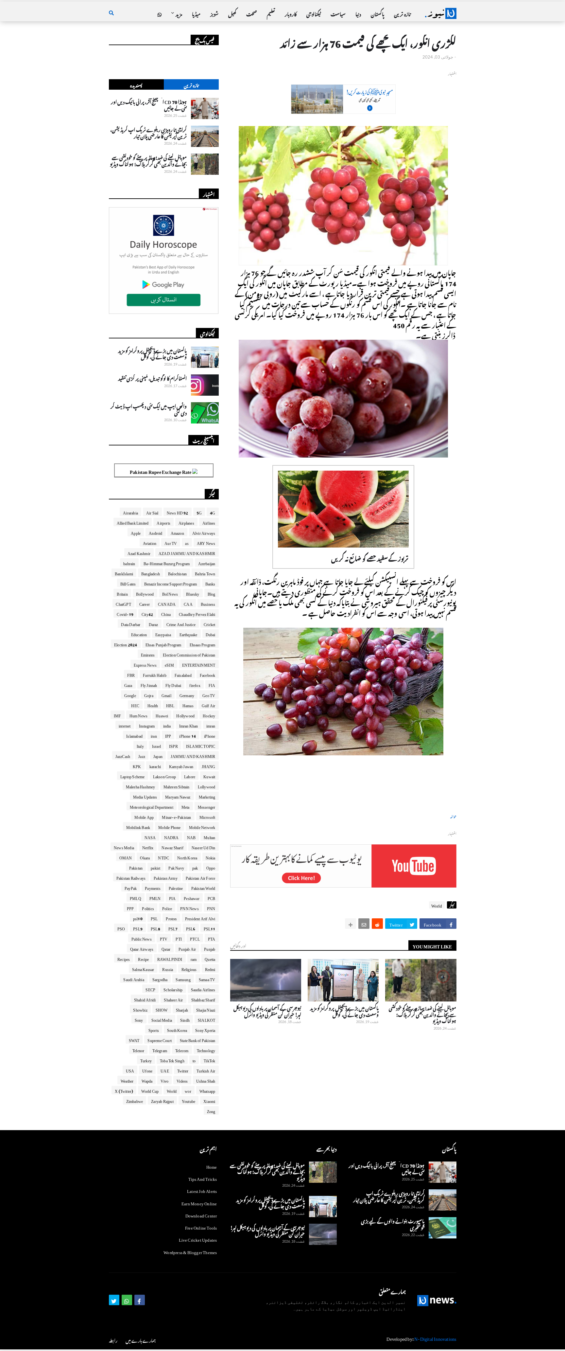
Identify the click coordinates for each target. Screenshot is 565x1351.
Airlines (208, 522)
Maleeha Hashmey (140, 786)
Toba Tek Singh (172, 1059)
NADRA (171, 836)
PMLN (155, 897)
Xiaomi (209, 1100)
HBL (170, 704)
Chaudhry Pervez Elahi (197, 613)
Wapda (147, 1080)
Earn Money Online (199, 1202)
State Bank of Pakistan (197, 1039)
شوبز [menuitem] (214, 13)
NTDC (163, 857)
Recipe (143, 958)
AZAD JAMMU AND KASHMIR (187, 552)
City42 (147, 613)
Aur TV (170, 542)
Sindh (185, 1019)
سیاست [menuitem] (338, 13)
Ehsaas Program (202, 643)
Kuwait (209, 775)
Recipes (123, 958)
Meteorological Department (151, 806)
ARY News (206, 542)
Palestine (176, 887)
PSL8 (155, 928)
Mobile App (144, 816)
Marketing (207, 796)
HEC (135, 704)
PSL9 (138, 928)
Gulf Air (208, 704)
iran (154, 735)
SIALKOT (206, 1019)
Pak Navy (176, 867)
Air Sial (152, 512)
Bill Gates (128, 583)
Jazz (141, 755)
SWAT (134, 1039)
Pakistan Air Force (200, 877)
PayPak (131, 887)
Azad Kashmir (139, 552)
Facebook (207, 674)
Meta (185, 806)
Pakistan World (203, 887)
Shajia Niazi (205, 1009)
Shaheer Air (173, 999)
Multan (209, 836)
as (186, 542)
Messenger (206, 806)
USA (130, 1070)
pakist (155, 867)
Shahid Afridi (145, 999)
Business (208, 603)
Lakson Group (164, 775)
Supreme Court (159, 1039)
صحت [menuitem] (251, 13)
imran (210, 725)
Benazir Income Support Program (170, 583)
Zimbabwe (134, 1100)
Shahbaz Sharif (203, 999)
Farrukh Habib (154, 674)
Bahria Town (205, 572)
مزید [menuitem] (179, 13)
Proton (171, 917)
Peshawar (191, 897)
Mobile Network (202, 826)
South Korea (177, 1029)
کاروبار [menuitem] (291, 13)
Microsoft (207, 816)
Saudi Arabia (133, 978)
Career (144, 603)
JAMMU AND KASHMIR (193, 755)
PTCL (195, 938)
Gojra (148, 694)
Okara (145, 857)
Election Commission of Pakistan (189, 654)
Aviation (150, 542)
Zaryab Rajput (162, 1100)
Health (152, 704)
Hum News (138, 715)
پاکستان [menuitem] (377, 13)
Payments (153, 887)
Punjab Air (187, 948)
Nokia (210, 857)
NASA (150, 836)
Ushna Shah (205, 1080)
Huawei (162, 715)
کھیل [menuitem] (232, 13)
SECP (150, 988)
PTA (211, 938)
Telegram (159, 1049)
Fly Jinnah (149, 684)
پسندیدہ (136, 84)
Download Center (201, 1214)
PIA (172, 897)
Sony (139, 1019)
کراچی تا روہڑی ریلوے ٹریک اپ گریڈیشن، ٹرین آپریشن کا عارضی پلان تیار (148, 132)
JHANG (208, 765)
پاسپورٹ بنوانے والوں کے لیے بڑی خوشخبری (393, 1223)
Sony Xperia (205, 1029)
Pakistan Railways (131, 877)
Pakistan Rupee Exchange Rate (161, 471)
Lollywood (206, 786)
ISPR (173, 745)
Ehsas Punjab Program (163, 643)
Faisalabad (183, 674)
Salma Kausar (143, 968)
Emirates (148, 654)
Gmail (166, 694)
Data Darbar (130, 623)
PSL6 (191, 928)
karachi (155, 765)
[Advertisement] (343, 110)
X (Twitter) (124, 1090)
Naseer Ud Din (203, 846)
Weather (127, 1080)
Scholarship (172, 988)
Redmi (210, 968)
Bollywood (145, 593)
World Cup (150, 1090)
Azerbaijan (206, 562)
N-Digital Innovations (435, 1337)
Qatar (166, 948)
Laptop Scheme (132, 775)
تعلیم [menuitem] (271, 13)
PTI (179, 938)
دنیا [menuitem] (358, 13)
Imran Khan (188, 725)
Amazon (177, 532)
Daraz (153, 623)
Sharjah (182, 1009)
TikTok (209, 1059)
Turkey (146, 1059)
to (194, 1059)
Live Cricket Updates (198, 1239)
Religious (189, 968)
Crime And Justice (181, 623)
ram (194, 958)
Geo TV (208, 694)
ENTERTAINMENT (198, 664)
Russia (167, 968)
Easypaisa (163, 633)
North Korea (187, 857)
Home (211, 1166)
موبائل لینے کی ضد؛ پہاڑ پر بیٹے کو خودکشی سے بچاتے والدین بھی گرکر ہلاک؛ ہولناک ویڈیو (422, 1013)
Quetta (210, 958)
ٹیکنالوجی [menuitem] (313, 13)
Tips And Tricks (202, 1178)
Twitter (182, 1070)
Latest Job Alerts (202, 1190)
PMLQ (135, 897)
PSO (121, 928)
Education (139, 633)
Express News (145, 664)
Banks (210, 583)
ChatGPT (123, 603)
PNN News (189, 907)
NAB (191, 836)
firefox (194, 684)
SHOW (162, 1009)
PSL (154, 917)
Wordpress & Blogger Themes (190, 1251)
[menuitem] (159, 13)
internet (125, 725)
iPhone (209, 735)
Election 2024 (125, 643)
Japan (158, 755)
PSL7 (173, 928)
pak (195, 867)
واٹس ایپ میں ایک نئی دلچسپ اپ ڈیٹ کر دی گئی (149, 408)
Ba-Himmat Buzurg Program (167, 562)
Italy (140, 745)
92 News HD (177, 512)
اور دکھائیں (238, 945)
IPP (168, 735)
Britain (122, 593)
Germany (187, 694)
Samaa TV (207, 978)
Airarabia (130, 512)
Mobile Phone (169, 826)
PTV (164, 938)
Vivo (164, 1080)
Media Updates (145, 796)
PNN (211, 907)
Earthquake (188, 633)
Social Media (161, 1019)
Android (155, 532)
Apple (136, 532)
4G (212, 512)
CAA (188, 603)
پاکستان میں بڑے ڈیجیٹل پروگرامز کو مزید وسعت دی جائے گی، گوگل (344, 1010)
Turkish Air (206, 1070)
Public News (141, 938)
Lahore (189, 775)
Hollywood (185, 715)
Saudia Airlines (203, 988)
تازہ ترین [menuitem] (402, 13)
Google (130, 694)
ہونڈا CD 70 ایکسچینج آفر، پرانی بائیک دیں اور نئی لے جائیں (149, 104)
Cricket (209, 623)
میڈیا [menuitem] (196, 13)
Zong (211, 1110)
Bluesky (192, 593)
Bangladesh (150, 572)
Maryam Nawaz (177, 796)
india (167, 725)
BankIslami (124, 572)
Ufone (147, 1070)
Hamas (188, 704)
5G (199, 512)
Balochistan (177, 572)
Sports (153, 1029)
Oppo (210, 867)
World (436, 905)
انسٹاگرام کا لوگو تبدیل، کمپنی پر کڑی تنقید (152, 377)
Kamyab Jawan (181, 765)
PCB (211, 897)
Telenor (138, 1049)
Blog (211, 593)
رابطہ (113, 1340)
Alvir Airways (203, 532)
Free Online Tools (201, 1226)
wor (188, 1090)
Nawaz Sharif (172, 846)
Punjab (209, 948)
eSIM (169, 664)
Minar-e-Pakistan (176, 816)
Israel (156, 745)
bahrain (129, 562)
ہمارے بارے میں (141, 1340)
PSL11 (209, 928)
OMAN (125, 857)
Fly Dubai (173, 684)
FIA (212, 684)
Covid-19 (125, 613)
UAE (165, 1070)
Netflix (147, 846)
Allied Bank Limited (133, 522)
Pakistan (136, 867)
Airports (163, 522)
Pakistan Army (166, 877)
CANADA (167, 603)
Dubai (210, 633)
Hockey (209, 715)
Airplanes (186, 522)
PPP (130, 907)
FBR (131, 674)
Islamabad (134, 735)
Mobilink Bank (138, 826)
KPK (137, 765)
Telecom (181, 1049)
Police (167, 907)
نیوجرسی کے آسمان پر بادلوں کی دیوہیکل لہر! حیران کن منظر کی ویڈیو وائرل (267, 1010)
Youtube (188, 1100)
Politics (148, 907)
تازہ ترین (191, 84)
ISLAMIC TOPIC (200, 745)
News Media (124, 846)
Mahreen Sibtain (176, 786)
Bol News (170, 593)
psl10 (138, 917)
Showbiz (140, 1009)
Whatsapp (207, 1090)
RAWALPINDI (169, 958)
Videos (182, 1080)
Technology (206, 1049)
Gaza (128, 684)
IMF (117, 715)
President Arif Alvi (200, 917)
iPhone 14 (187, 735)
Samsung (183, 978)
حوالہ (453, 816)
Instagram (147, 725)
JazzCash (122, 755)
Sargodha (160, 978)
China (166, 613)
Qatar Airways (142, 948)
